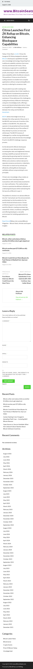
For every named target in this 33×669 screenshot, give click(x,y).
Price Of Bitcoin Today (10, 648)
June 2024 (6, 534)
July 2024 (6, 531)
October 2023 (7, 559)
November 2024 (8, 519)
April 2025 (6, 503)
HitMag (20, 666)
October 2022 (7, 596)
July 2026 (6, 457)
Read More (5, 221)
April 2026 (6, 466)
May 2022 (6, 612)
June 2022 (6, 608)
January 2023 (7, 587)
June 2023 (6, 571)
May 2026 (6, 463)
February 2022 (7, 621)
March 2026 (7, 469)
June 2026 (6, 460)
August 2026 (7, 453)
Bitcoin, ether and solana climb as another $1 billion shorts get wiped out (16, 240)
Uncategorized (7, 651)
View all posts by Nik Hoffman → (22, 298)
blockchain (5, 112)
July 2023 (6, 568)
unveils (16, 54)
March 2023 (7, 581)
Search (4, 384)
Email (4, 353)
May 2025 (6, 500)
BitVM (4, 116)
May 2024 (6, 537)
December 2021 (8, 627)
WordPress (12, 666)
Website (5, 362)
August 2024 (7, 528)
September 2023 (8, 562)
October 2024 (7, 522)
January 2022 (7, 624)
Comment (6, 321)
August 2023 (7, 565)
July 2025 (6, 494)
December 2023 (8, 553)
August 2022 (7, 602)
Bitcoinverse (7, 642)
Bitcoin (4, 58)
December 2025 (8, 478)
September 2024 (8, 525)
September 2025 (8, 488)
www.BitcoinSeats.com (19, 664)
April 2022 (6, 615)
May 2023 (6, 574)
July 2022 (6, 605)
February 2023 (7, 584)
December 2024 (8, 515)
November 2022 (8, 593)
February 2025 (7, 509)
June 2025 (6, 497)
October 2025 (7, 484)
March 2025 (7, 506)
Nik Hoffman (17, 47)
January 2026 (7, 475)
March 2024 (7, 543)
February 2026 (7, 472)
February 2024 (7, 546)
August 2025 (7, 491)
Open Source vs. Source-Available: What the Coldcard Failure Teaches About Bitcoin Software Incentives (15, 426)
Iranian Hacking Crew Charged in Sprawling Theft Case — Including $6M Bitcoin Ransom (15, 419)
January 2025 (7, 512)
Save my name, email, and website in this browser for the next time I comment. (15, 374)
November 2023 (8, 556)
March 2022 (7, 618)
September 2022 (8, 599)
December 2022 (8, 590)
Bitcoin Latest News (7, 27)
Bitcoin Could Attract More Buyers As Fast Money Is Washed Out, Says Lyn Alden (15, 260)
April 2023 (6, 577)
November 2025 (8, 481)
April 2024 (6, 540)
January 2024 (7, 550)
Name (4, 345)
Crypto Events (7, 645)
